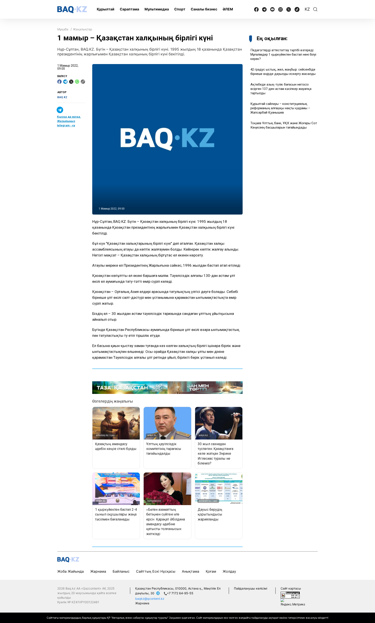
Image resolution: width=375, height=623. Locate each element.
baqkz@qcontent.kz (149, 598)
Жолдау (229, 571)
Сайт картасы (291, 588)
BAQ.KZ (62, 97)
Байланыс (121, 571)
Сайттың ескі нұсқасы (155, 571)
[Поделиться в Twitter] (71, 81)
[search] (315, 9)
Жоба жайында (70, 571)
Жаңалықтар (82, 29)
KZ (307, 9)
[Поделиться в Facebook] (59, 81)
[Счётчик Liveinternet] (290, 595)
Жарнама (98, 571)
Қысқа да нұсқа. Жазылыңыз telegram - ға (69, 121)
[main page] (72, 9)
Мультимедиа (157, 9)
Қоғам (211, 571)
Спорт (179, 9)
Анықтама (190, 571)
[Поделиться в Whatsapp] (77, 81)
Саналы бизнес (204, 9)
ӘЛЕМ (228, 9)
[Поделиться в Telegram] (65, 81)
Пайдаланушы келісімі (250, 588)
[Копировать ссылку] (83, 81)
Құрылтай (105, 9)
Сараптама (129, 9)
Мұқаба (62, 29)
